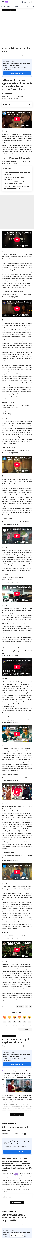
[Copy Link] (22, 1235)
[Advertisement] (17, 29)
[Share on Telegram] (19, 1235)
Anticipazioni (6, 9)
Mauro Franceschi (6, 1224)
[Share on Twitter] (15, 1235)
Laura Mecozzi (5, 1133)
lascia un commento (26, 1029)
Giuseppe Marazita (6, 1046)
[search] (22, 2)
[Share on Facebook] (11, 1235)
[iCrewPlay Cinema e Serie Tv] (6, 2)
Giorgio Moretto (5, 55)
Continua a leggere (17, 1115)
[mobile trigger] (3, 2)
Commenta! (18, 55)
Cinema (13, 9)
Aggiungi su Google (17, 73)
